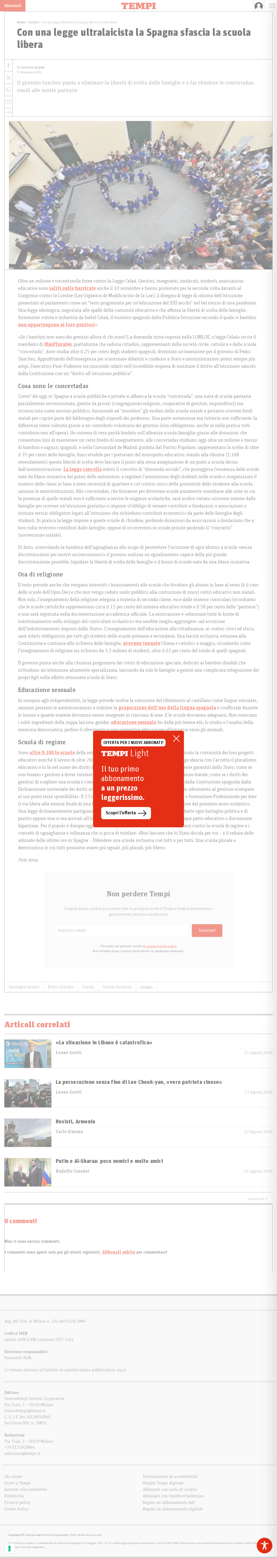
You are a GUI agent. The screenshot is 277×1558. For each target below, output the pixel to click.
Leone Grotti (69, 1053)
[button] (8, 112)
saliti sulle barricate (72, 288)
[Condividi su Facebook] (8, 66)
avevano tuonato (141, 643)
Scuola (88, 987)
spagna (146, 987)
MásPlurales (58, 344)
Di (31, 67)
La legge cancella (82, 469)
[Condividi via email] (8, 102)
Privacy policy (17, 1502)
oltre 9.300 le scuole (52, 752)
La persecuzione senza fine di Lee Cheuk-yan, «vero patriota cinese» (139, 1082)
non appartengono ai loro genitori (56, 325)
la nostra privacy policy (159, 946)
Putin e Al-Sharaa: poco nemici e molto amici (109, 1161)
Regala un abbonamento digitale (173, 1509)
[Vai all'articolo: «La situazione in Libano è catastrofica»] (27, 1053)
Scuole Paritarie (117, 987)
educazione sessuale (133, 722)
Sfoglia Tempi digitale (163, 1483)
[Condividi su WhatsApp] (8, 90)
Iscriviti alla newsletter (25, 1489)
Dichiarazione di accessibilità (170, 1476)
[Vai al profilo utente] (258, 5)
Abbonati (12, 6)
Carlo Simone (69, 1132)
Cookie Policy (16, 1509)
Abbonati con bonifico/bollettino (173, 1496)
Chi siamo (13, 1476)
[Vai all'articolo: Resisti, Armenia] (27, 1133)
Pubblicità (14, 1496)
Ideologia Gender (24, 987)
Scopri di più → (257, 1199)
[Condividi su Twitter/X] (8, 78)
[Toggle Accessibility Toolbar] (264, 1545)
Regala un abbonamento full (169, 1502)
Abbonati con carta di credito (170, 1489)
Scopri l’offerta (121, 813)
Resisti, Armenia (75, 1121)
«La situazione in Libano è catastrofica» (104, 1042)
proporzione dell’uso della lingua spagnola (167, 708)
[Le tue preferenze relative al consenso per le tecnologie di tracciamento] (9, 1548)
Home (21, 22)
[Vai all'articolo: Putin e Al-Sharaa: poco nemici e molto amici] (27, 1172)
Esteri (33, 22)
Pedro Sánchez (61, 987)
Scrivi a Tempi (17, 1483)
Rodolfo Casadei (73, 1171)
